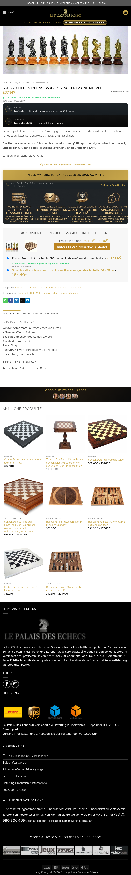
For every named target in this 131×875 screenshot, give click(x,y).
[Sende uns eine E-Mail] (15, 684)
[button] (9, 12)
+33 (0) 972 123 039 (113, 184)
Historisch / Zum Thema (27, 287)
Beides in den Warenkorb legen (82, 246)
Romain (47, 293)
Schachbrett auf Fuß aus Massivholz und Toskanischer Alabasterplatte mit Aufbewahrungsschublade (20, 526)
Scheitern (73, 293)
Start (5, 83)
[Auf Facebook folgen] (7, 684)
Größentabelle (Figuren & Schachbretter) (67, 164)
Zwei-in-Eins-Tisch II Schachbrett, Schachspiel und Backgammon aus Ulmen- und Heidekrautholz (65, 462)
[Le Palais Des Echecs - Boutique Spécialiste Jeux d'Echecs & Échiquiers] (65, 12)
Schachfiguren (59, 293)
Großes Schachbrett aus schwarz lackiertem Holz (22, 461)
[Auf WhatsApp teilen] (5, 300)
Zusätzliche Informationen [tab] (40, 313)
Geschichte (23, 293)
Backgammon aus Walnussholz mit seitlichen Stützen (63, 589)
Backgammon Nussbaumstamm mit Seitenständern (64, 523)
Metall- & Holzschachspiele (36, 83)
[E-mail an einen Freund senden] (22, 300)
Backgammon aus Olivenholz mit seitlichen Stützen (106, 523)
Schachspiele (15, 83)
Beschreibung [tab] (11, 313)
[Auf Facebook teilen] (10, 300)
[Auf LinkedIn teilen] (27, 300)
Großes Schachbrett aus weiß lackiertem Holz (20, 589)
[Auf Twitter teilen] (16, 300)
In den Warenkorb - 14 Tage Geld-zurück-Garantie (65, 175)
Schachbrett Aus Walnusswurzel (106, 459)
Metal (39, 293)
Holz (32, 293)
